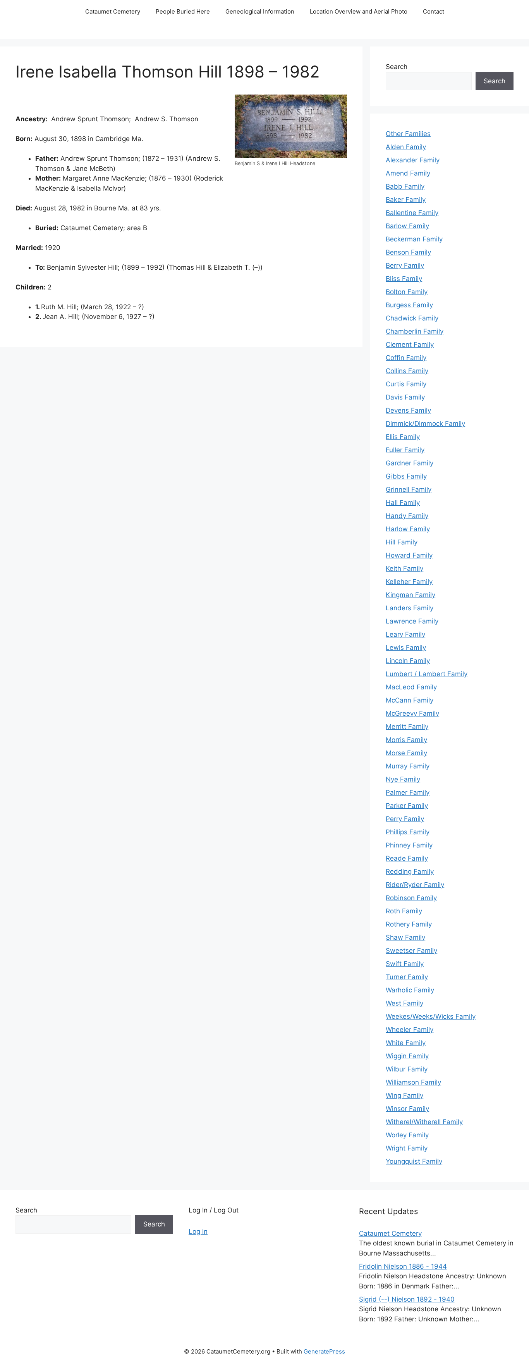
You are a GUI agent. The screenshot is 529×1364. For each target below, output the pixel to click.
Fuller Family (405, 450)
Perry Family (405, 819)
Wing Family (404, 1095)
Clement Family (410, 344)
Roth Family (404, 911)
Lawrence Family (412, 621)
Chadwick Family (412, 318)
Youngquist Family (414, 1161)
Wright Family (407, 1148)
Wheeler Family (409, 1029)
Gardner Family (409, 463)
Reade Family (407, 858)
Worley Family (407, 1135)
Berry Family (405, 265)
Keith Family (404, 568)
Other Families (408, 134)
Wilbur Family (407, 1069)
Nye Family (403, 779)
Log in (198, 1231)
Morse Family (406, 753)
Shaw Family (405, 937)
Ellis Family (403, 437)
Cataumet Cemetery (112, 11)
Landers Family (409, 608)
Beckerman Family (414, 239)
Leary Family (405, 634)
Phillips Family (407, 832)
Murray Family (407, 766)
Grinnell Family (408, 489)
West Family (404, 1003)
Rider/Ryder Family (415, 885)
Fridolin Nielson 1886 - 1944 (403, 1266)
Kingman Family (410, 595)
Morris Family (406, 740)
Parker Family (407, 805)
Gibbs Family (406, 476)
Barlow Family (407, 226)
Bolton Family (407, 292)
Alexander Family (413, 160)
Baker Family (406, 199)
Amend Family (408, 173)
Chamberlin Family (414, 331)
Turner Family (407, 977)
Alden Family (406, 147)
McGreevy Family (412, 713)
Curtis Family (406, 384)
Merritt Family (407, 726)
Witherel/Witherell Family (424, 1122)
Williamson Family (413, 1082)
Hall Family (403, 502)
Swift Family (405, 964)
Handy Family (407, 516)
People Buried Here (183, 11)
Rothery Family (409, 924)
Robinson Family (411, 898)
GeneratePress (324, 1351)
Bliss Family (404, 278)
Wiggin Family (407, 1056)
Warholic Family (410, 990)
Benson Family (408, 252)
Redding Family (410, 871)
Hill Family (401, 542)
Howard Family (409, 555)
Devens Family (408, 410)
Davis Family (405, 397)
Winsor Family (407, 1109)
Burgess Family (409, 305)
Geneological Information (259, 11)
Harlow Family (408, 529)
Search (396, 67)
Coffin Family (406, 358)
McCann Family (409, 700)
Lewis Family (406, 647)
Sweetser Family (411, 950)
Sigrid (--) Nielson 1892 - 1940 (407, 1299)
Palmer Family (407, 792)
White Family (406, 1043)
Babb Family (405, 186)
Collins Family (407, 371)
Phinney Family (409, 845)
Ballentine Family (412, 213)
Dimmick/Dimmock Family (425, 423)
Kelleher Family (409, 582)
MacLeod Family (411, 687)
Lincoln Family (408, 661)
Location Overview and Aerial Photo (358, 11)
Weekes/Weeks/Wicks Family (431, 1016)
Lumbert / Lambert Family (426, 674)
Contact (433, 11)
